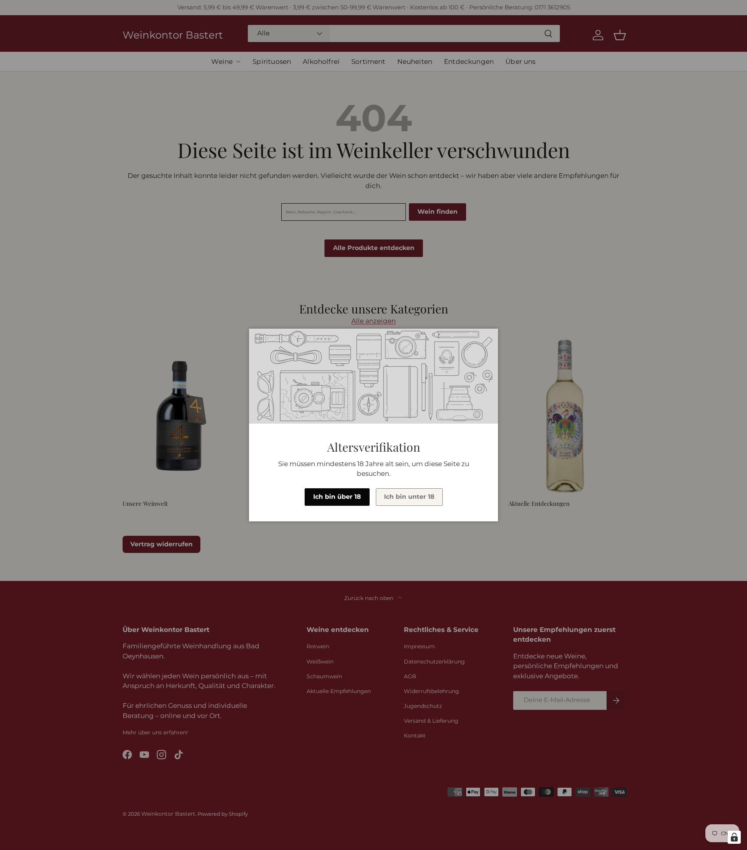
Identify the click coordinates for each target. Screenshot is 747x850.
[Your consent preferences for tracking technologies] (734, 837)
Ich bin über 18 (337, 496)
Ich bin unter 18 (409, 496)
